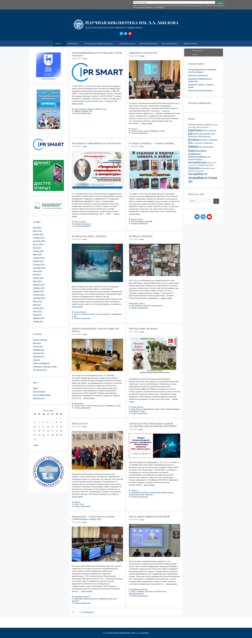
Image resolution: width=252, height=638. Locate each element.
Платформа (149, 494)
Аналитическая (155, 492)
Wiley (198, 127)
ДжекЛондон (85, 314)
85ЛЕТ (133, 591)
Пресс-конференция (41, 363)
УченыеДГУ (146, 305)
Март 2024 (37, 281)
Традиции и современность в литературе (96, 143)
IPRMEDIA (77, 111)
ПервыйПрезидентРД (136, 593)
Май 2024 (37, 275)
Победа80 (148, 221)
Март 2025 (37, 254)
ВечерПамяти (193, 136)
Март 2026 (37, 231)
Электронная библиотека (148, 43)
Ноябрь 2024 (38, 261)
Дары (190, 143)
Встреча (134, 131)
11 (80, 612)
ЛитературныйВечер (172, 409)
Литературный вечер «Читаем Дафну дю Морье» (95, 330)
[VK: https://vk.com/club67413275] (125, 33)
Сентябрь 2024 (39, 268)
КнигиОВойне (139, 221)
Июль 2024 (37, 271)
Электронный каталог (169, 43)
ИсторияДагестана (159, 591)
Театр (82, 504)
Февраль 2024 (39, 285)
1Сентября (192, 124)
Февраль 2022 (39, 318)
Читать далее (77, 104)
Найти (219, 3)
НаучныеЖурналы (195, 159)
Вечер (133, 409)
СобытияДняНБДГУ (199, 171)
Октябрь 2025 (38, 238)
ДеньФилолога (208, 143)
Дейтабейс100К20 (198, 143)
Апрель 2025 (38, 251)
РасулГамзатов (204, 168)
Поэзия (207, 165)
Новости (58, 43)
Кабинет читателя (190, 43)
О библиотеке (73, 43)
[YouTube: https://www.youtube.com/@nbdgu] (130, 33)
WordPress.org (39, 398)
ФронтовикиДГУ (157, 305)
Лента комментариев (41, 395)
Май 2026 (37, 228)
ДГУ (208, 140)
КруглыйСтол (106, 314)
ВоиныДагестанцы (205, 136)
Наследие (75, 601)
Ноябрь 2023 (38, 291)
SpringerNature (192, 127)
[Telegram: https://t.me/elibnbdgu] (121, 33)
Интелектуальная (167, 492)
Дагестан (213, 140)
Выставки (134, 303)
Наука (142, 494)
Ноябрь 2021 (38, 321)
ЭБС (90, 111)
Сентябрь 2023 (39, 298)
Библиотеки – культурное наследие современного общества (93, 518)
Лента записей (39, 392)
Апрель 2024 (38, 278)
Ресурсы (194, 54)
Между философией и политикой (149, 516)
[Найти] (216, 201)
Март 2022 (37, 315)
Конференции (78, 596)
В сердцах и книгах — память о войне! (151, 143)
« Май (35, 445)
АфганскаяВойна (204, 127)
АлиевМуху (141, 591)
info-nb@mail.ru (159, 7)
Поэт (211, 165)
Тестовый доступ (40, 370)
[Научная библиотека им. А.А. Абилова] (79, 24)
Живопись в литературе (143, 52)
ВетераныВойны (205, 134)
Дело (96, 598)
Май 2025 (37, 248)
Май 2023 (37, 305)
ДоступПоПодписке (206, 147)
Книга (146, 131)
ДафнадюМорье (148, 409)
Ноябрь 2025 (38, 234)
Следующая (88, 612)
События (191, 171)
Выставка (148, 591)
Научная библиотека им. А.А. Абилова (131, 22)
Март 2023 (37, 311)
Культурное (113, 598)
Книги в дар (38, 346)
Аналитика (145, 492)
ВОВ (132, 221)
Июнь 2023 (37, 301)
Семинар (212, 168)
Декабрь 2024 (39, 258)
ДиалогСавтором (92, 405)
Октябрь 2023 (38, 295)
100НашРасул (200, 124)
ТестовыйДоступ (197, 173)
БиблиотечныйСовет (210, 130)
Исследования (134, 494)
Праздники (194, 168)
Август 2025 (38, 244)
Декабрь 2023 (39, 288)
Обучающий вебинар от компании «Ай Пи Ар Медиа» (97, 54)
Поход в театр (80, 423)
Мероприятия (79, 403)
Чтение (162, 131)
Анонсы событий (80, 109)
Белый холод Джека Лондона (89, 236)
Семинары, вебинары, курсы (97, 109)
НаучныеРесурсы (197, 162)
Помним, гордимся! (140, 236)
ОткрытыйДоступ (192, 165)
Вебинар (196, 134)
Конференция (86, 224)
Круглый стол (38, 353)
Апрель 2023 (38, 308)
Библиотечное (88, 598)
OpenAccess (215, 124)
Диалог (140, 131)
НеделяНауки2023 (211, 162)
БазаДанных (195, 130)
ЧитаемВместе (153, 131)
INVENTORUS (135, 492)
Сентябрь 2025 (39, 241)
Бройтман (77, 224)
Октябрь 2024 (38, 264)
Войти (35, 388)
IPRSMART (85, 111)
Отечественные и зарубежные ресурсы (98, 43)
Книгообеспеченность (127, 43)
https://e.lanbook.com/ (48, 78)
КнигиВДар (201, 150)
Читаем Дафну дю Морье (143, 328)
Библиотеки (78, 598)
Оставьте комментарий (82, 113)
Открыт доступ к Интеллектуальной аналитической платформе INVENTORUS (152, 425)
